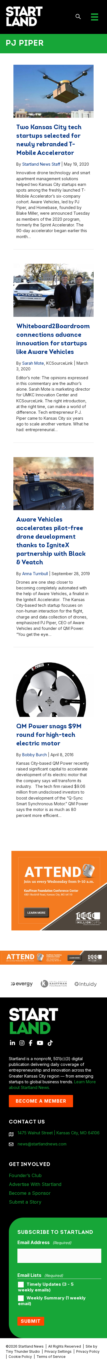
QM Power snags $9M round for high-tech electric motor (49, 735)
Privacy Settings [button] (58, 1351)
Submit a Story (25, 1202)
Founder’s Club (25, 1175)
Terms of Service (51, 1356)
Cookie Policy (20, 1356)
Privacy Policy (88, 1351)
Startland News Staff (41, 164)
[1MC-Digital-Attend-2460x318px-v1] (53, 957)
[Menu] (94, 17)
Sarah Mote (33, 363)
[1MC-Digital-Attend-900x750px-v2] (59, 853)
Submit (31, 1321)
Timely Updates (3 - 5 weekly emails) (46, 1287)
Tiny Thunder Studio (23, 1351)
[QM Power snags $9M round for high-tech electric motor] (53, 689)
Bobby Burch (34, 754)
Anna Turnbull (35, 573)
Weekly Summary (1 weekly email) (52, 1300)
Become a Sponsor (30, 1193)
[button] (78, 17)
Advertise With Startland (35, 1184)
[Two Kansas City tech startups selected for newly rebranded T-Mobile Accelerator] (53, 91)
